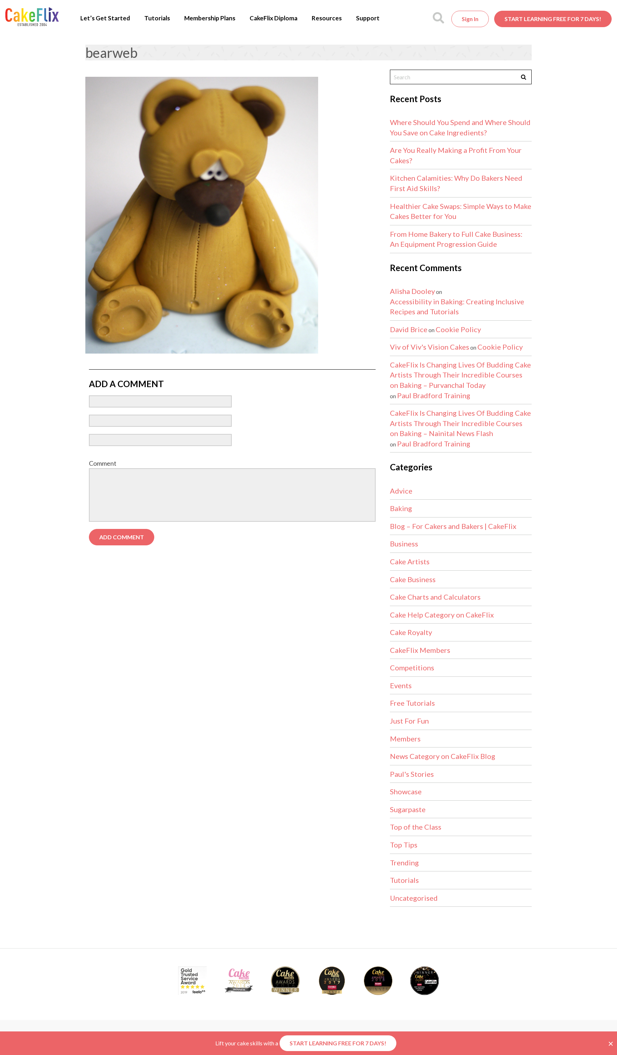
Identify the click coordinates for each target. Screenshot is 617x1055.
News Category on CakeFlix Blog (442, 756)
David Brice (408, 329)
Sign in (470, 18)
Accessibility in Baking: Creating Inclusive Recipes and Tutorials (457, 306)
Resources (327, 18)
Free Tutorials (412, 703)
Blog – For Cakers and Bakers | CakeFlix (453, 526)
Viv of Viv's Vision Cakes (429, 346)
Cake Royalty (411, 632)
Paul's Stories (412, 774)
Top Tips (403, 844)
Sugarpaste (408, 809)
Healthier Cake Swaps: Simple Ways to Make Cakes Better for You (460, 211)
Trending (404, 862)
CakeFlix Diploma (273, 18)
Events (401, 685)
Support (368, 18)
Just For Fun (409, 720)
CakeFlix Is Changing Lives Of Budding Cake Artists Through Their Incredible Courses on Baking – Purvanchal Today (460, 374)
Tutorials (157, 18)
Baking (401, 508)
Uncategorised (414, 898)
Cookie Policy (458, 329)
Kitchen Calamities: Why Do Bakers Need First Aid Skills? (456, 183)
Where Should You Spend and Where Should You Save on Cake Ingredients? (460, 127)
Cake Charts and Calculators (435, 596)
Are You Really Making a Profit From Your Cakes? (456, 155)
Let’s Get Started (105, 18)
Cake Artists (410, 561)
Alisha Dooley (412, 291)
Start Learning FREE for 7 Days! (553, 18)
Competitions (412, 667)
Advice (401, 490)
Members (405, 738)
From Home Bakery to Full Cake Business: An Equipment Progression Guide (456, 239)
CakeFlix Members (420, 650)
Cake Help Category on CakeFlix (442, 614)
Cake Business (413, 579)
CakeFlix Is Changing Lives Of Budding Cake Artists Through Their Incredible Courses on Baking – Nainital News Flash (460, 423)
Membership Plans (209, 18)
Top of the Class (415, 826)
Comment (102, 463)
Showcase (406, 791)
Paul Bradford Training (433, 395)
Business (404, 543)
